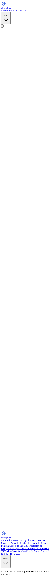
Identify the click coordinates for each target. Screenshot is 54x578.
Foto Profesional (32, 548)
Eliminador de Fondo (17, 489)
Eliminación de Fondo (26, 543)
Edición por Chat (16, 548)
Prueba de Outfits (16, 551)
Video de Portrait (33, 551)
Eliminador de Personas (27, 497)
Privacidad (40, 540)
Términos (30, 540)
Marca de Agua (8, 543)
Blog (24, 10)
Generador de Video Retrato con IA (35, 517)
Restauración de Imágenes (30, 492)
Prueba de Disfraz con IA (13, 267)
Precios (18, 10)
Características (8, 10)
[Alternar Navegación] (2, 26)
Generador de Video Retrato (20, 500)
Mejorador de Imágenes (18, 495)
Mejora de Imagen (18, 546)
